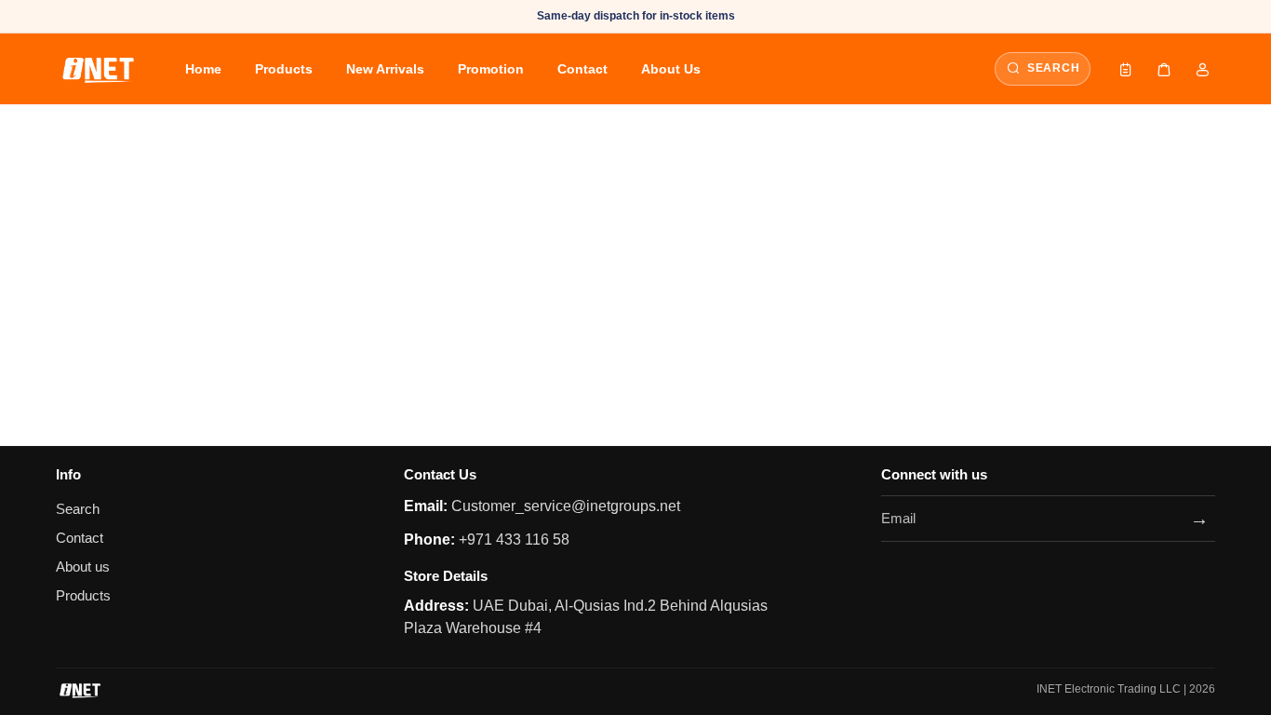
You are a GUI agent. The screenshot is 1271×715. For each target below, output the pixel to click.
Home (203, 68)
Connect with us (934, 474)
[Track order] (1126, 69)
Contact (582, 68)
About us (83, 567)
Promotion (491, 68)
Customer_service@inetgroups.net (564, 506)
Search (78, 509)
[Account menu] (1202, 69)
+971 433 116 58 (512, 539)
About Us (671, 68)
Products (284, 68)
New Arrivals (385, 68)
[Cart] (1164, 69)
